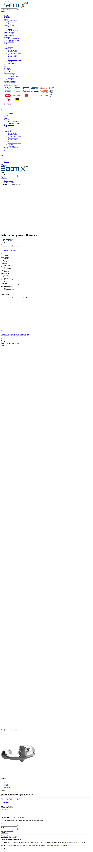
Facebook (7, 787)
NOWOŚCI (7, 116)
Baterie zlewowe (9, 25)
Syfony (6, 43)
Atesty (6, 149)
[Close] (1, 109)
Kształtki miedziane (10, 81)
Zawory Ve (7, 48)
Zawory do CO (12, 50)
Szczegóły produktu (10, 250)
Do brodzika (11, 79)
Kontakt (6, 151)
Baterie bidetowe (9, 35)
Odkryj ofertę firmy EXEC (12, 147)
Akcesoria (7, 58)
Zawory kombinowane (14, 53)
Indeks (3, 294)
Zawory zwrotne (13, 51)
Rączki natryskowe (13, 40)
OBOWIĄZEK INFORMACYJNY (60, 845)
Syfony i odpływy (9, 73)
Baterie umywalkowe (10, 20)
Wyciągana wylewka (14, 30)
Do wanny (11, 78)
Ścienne (10, 22)
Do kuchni (7, 68)
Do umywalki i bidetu (14, 76)
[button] (7, 17)
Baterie (6, 19)
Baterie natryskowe (9, 34)
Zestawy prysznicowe (14, 38)
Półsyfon (10, 47)
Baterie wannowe (9, 32)
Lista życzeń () (5, 1)
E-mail (3, 824)
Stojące (10, 24)
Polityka (6, 785)
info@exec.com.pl (6, 802)
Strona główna (8, 113)
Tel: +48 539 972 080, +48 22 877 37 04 (12, 799)
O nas (6, 115)
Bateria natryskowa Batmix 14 (15, 335)
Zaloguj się (4, 165)
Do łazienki (7, 66)
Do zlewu (11, 74)
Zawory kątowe (12, 56)
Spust (9, 45)
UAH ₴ (6, 162)
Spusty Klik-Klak (9, 42)
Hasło (2, 827)
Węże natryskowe (13, 63)
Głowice (10, 61)
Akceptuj (3, 848)
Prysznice (7, 37)
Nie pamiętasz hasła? (7, 831)
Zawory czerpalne (13, 55)
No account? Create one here (9, 836)
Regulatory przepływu (14, 60)
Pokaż (2, 345)
